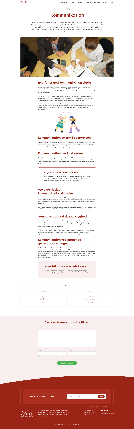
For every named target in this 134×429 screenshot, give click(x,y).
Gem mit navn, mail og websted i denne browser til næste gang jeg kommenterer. (59, 357)
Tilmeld (101, 396)
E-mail (70, 350)
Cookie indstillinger (74, 424)
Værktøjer (97, 2)
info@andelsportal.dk (107, 413)
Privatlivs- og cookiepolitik (101, 406)
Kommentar (42, 329)
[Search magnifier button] (112, 2)
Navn (40, 350)
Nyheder (72, 2)
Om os (104, 2)
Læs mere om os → (43, 416)
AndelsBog (88, 2)
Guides (80, 2)
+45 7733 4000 (104, 410)
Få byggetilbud (62, 2)
